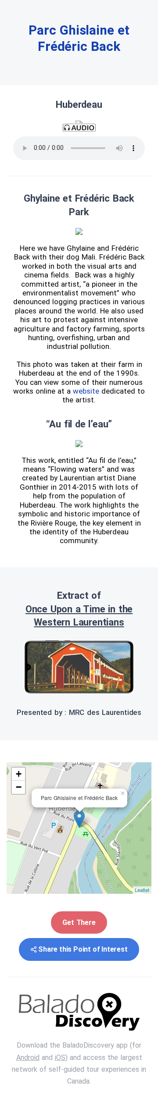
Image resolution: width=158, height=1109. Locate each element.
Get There (78, 922)
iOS (60, 1057)
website (87, 391)
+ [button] (19, 773)
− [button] (19, 787)
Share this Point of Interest (82, 949)
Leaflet (142, 889)
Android (28, 1057)
